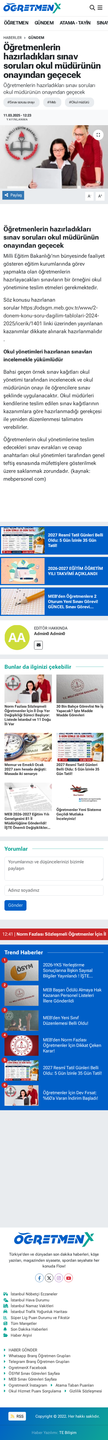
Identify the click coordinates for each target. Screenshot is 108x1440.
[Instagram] (59, 1278)
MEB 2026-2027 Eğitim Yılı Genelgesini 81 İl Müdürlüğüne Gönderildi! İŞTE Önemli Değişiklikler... (27, 820)
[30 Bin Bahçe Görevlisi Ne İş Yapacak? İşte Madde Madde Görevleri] (80, 688)
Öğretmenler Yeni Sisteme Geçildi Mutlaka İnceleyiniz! (78, 814)
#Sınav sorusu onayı (20, 102)
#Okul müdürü (79, 102)
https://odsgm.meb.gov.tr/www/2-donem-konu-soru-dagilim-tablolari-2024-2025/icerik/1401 (51, 316)
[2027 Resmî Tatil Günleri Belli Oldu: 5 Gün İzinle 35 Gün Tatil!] (80, 746)
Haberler (12, 38)
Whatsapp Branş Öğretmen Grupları (40, 1355)
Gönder (15, 905)
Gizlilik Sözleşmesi (85, 1391)
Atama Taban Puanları (75, 1385)
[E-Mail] (38, 645)
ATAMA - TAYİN (75, 23)
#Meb (51, 102)
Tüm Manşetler (24, 1323)
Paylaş (16, 195)
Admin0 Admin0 (49, 633)
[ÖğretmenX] (32, 8)
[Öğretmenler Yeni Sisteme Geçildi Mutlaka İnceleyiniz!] (80, 794)
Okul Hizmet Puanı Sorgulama (35, 1391)
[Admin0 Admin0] (17, 637)
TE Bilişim (68, 1432)
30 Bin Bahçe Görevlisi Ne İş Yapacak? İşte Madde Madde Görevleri (79, 710)
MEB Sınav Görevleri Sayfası (33, 1379)
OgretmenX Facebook (28, 1367)
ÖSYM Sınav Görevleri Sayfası (34, 1373)
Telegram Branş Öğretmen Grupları (39, 1361)
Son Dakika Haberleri (29, 1329)
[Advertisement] (54, 1169)
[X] (49, 1278)
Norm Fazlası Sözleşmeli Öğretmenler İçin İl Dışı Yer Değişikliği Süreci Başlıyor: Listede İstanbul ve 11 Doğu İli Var (27, 715)
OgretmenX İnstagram (28, 1385)
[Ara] (92, 8)
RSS (19, 1416)
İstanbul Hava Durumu (30, 1300)
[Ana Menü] (100, 8)
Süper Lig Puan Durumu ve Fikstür (40, 1317)
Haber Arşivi (21, 1335)
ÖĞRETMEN (16, 23)
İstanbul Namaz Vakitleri (32, 1306)
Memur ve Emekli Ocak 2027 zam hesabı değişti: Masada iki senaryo (25, 769)
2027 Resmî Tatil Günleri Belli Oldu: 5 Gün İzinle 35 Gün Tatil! (77, 769)
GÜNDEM (44, 23)
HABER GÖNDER (23, 1350)
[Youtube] (68, 1278)
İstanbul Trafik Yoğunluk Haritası (39, 1311)
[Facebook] (39, 1278)
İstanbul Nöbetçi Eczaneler (34, 1294)
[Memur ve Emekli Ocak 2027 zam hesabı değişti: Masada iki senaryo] (28, 746)
